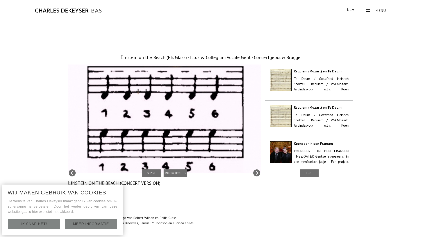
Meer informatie (91, 224)
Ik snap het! (34, 224)
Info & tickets (175, 173)
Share (151, 173)
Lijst (309, 173)
